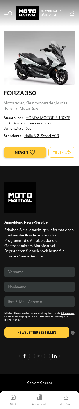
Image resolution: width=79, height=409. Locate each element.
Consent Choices (39, 382)
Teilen (58, 152)
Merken (21, 152)
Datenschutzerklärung (51, 316)
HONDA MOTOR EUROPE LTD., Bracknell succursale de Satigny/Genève (37, 122)
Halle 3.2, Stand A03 (41, 135)
